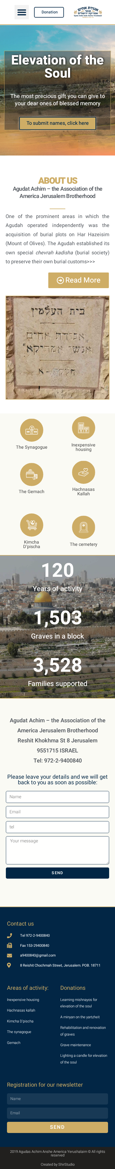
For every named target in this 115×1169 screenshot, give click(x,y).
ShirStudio (66, 1164)
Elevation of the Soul (57, 67)
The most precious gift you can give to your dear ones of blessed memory (57, 99)
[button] (22, 12)
